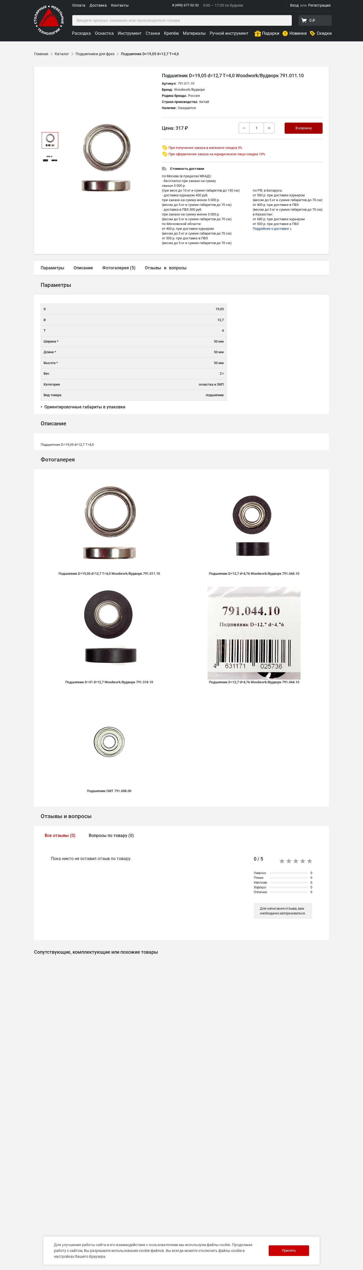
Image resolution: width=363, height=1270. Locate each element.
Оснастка (104, 33)
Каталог (62, 54)
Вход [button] (294, 5)
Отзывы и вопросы (66, 816)
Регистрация (319, 5)
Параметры (52, 267)
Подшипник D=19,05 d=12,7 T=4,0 (150, 54)
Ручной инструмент (229, 33)
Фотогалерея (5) (119, 267)
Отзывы (153, 267)
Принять (289, 1250)
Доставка (98, 5)
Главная (41, 54)
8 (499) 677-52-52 (185, 5)
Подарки (270, 33)
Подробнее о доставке (271, 229)
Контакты (120, 5)
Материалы (194, 33)
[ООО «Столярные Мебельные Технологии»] (49, 34)
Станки (153, 33)
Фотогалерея (58, 459)
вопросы (178, 267)
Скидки (324, 33)
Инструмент (130, 33)
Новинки (298, 33)
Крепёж (171, 33)
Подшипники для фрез (95, 54)
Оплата (78, 5)
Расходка (81, 33)
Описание (83, 267)
